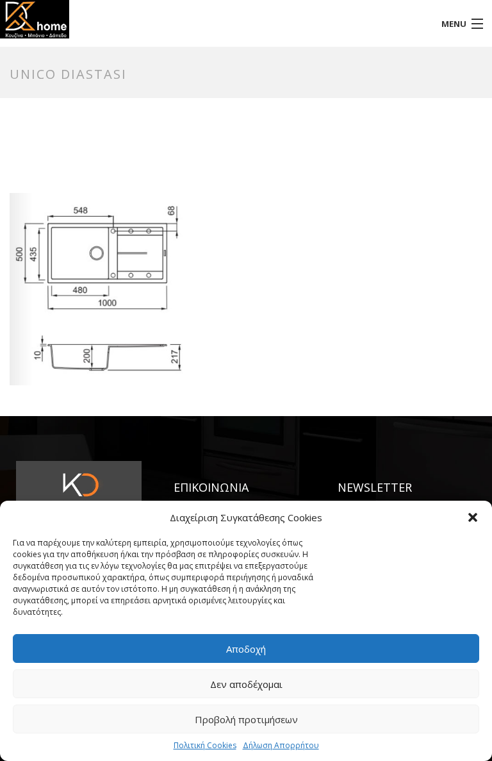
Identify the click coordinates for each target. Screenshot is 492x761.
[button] (472, 517)
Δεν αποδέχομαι (246, 684)
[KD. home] (184, 19)
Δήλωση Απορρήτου (281, 745)
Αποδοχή (246, 648)
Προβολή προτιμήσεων (246, 719)
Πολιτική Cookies (205, 745)
